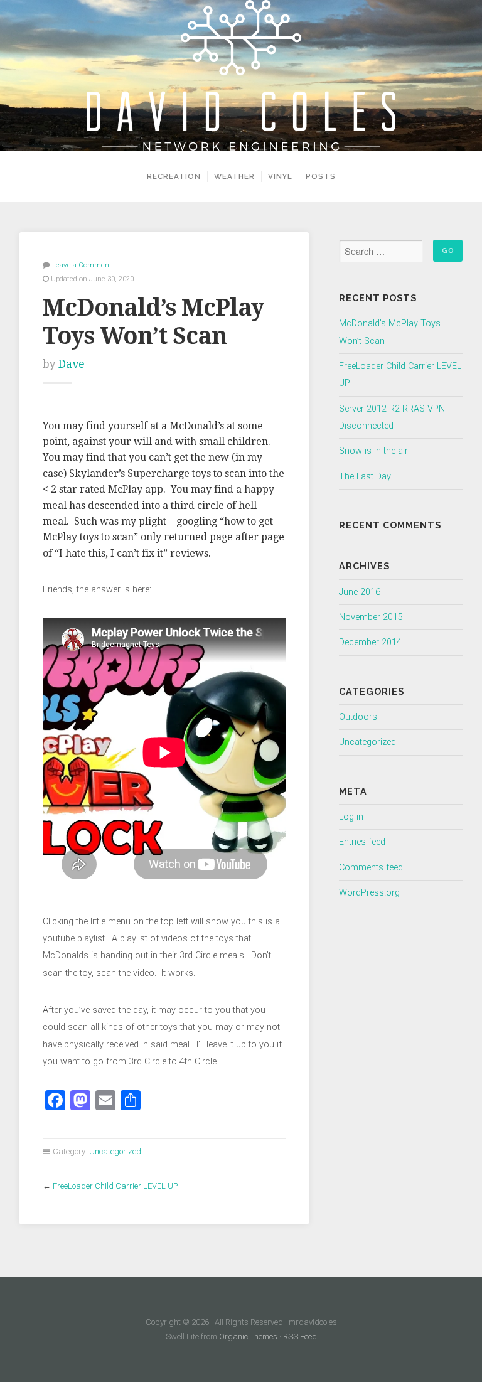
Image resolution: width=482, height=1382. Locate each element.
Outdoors (358, 717)
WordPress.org (369, 892)
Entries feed (362, 842)
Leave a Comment (82, 264)
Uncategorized (115, 1151)
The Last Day (365, 476)
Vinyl (280, 176)
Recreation (174, 176)
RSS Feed (300, 1336)
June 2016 (359, 592)
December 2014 (370, 642)
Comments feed (371, 867)
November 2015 (371, 617)
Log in (351, 817)
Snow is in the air (373, 451)
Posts (321, 176)
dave (71, 364)
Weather (234, 176)
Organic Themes (248, 1336)
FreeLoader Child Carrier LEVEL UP (115, 1186)
